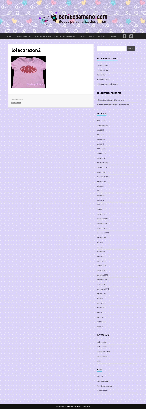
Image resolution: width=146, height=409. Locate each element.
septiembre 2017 (103, 177)
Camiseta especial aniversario (113, 100)
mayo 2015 (101, 308)
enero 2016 (101, 270)
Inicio (9, 36)
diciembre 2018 (102, 125)
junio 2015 (100, 303)
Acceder (100, 377)
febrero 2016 (101, 266)
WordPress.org (102, 391)
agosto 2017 (101, 181)
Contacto (114, 36)
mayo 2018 (101, 139)
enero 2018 (101, 158)
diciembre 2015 (102, 275)
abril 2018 (100, 144)
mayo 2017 (101, 195)
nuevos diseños (97, 36)
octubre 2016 (102, 228)
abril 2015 (100, 312)
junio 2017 (100, 191)
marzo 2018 (101, 149)
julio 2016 (100, 242)
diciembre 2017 (102, 163)
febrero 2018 (101, 153)
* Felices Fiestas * (103, 70)
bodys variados (43, 36)
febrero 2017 (101, 209)
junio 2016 (100, 247)
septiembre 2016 (103, 233)
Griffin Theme (85, 406)
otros (82, 36)
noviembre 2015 (102, 280)
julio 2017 (100, 186)
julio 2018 (100, 130)
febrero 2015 (101, 322)
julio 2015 (100, 298)
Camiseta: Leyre (102, 65)
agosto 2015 (101, 294)
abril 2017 (100, 200)
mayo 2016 (101, 251)
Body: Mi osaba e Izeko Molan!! (108, 84)
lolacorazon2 (16, 103)
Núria (99, 100)
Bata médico (101, 75)
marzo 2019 (101, 121)
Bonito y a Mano (73, 406)
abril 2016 (100, 256)
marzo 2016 (101, 261)
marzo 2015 (101, 317)
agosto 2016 (101, 237)
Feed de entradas (103, 381)
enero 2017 (101, 214)
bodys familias (23, 36)
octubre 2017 (102, 172)
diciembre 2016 (102, 219)
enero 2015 (101, 326)
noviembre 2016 (102, 223)
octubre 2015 (102, 284)
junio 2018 (100, 135)
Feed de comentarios (104, 386)
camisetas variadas (64, 36)
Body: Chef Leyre (103, 79)
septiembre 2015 (103, 289)
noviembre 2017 (102, 167)
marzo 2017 (101, 205)
